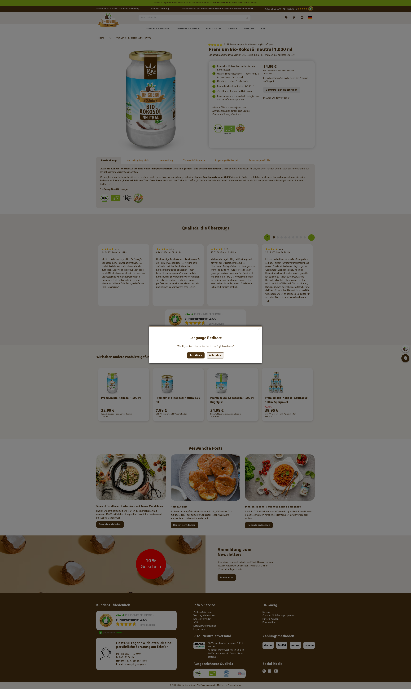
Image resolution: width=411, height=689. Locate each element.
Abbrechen (259, 329)
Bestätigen (195, 355)
